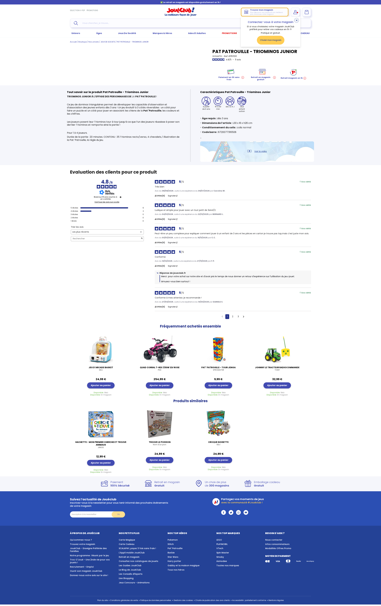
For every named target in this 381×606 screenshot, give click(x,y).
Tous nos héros (176, 569)
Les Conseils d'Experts (130, 573)
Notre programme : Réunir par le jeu (89, 555)
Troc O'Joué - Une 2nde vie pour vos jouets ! (90, 561)
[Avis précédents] (222, 316)
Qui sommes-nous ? (81, 539)
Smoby (220, 556)
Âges (99, 33)
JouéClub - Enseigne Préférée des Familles (88, 550)
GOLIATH (217, 56)
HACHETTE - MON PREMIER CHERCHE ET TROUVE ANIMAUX (100, 445)
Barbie (171, 552)
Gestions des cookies (183, 600)
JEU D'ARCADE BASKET (101, 368)
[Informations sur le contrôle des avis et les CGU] (120, 197)
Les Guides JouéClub (130, 565)
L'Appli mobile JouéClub (132, 552)
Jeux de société (127, 33)
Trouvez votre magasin (82, 544)
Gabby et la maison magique (183, 565)
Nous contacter (273, 539)
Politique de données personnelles (155, 600)
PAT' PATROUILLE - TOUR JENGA (218, 368)
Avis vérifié (306, 181)
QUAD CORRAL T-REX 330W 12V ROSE (159, 368)
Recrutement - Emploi (82, 566)
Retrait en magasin (129, 556)
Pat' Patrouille (175, 548)
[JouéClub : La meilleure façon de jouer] (181, 15)
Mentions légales (276, 600)
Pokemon (173, 539)
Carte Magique (127, 539)
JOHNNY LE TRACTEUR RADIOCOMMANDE (277, 368)
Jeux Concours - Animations (134, 582)
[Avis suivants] (243, 317)
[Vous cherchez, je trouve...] (76, 23)
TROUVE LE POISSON (160, 443)
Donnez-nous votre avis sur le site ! (89, 575)
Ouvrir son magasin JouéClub (86, 570)
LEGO (219, 539)
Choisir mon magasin (270, 40)
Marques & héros (162, 33)
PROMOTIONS (92, 10)
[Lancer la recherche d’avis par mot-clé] (142, 238)
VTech (219, 548)
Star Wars (173, 556)
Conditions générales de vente (124, 600)
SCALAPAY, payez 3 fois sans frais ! (137, 548)
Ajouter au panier (101, 385)
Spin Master (222, 552)
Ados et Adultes (197, 33)
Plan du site (102, 600)
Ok (118, 514)
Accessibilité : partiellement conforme (249, 600)
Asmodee (221, 561)
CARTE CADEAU (301, 33)
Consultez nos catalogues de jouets (138, 561)
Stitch (171, 544)
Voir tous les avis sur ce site (107, 202)
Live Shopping (126, 578)
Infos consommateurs (277, 544)
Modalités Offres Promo (278, 548)
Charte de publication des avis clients (212, 600)
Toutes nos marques (227, 565)
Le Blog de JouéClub (130, 569)
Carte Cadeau (126, 544)
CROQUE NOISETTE (218, 443)
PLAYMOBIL (222, 544)
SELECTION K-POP (77, 10)
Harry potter (174, 561)
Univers (75, 33)
